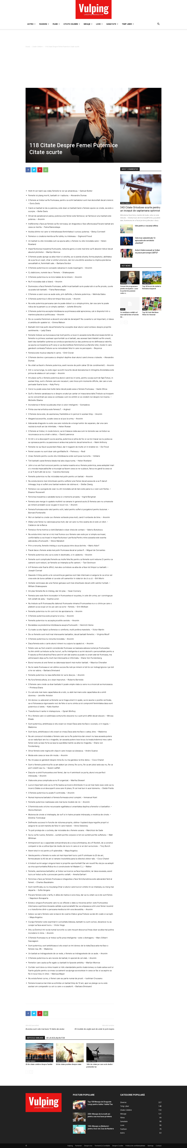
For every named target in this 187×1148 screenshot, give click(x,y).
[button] (158, 24)
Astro (30, 24)
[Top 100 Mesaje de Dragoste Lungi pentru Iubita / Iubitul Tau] (79, 1104)
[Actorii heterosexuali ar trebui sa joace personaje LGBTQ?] (126, 253)
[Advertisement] (93, 38)
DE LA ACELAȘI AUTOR (55, 1038)
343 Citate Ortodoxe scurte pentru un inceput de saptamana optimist (140, 209)
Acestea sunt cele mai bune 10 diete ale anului (45, 1029)
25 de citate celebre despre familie (39, 1064)
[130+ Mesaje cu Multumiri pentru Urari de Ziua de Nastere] (79, 1129)
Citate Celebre (70, 24)
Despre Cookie (117, 1146)
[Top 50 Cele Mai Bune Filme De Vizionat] (152, 303)
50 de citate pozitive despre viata (68, 1064)
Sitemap (150, 1146)
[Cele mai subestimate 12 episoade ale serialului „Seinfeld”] (126, 241)
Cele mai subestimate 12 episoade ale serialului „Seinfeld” (145, 240)
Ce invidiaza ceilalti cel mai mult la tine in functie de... (129, 314)
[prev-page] (27, 1072)
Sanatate (111, 24)
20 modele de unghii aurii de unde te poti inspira (94, 1029)
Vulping (70, 1146)
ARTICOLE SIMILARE (35, 1038)
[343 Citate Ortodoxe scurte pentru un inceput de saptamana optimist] (140, 189)
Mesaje (87, 24)
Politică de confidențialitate (135, 1146)
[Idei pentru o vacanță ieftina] (126, 228)
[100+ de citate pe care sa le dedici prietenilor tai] (100, 1052)
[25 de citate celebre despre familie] (39, 1052)
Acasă (28, 47)
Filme (55, 24)
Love (98, 24)
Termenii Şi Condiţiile (102, 1146)
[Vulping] (94, 9)
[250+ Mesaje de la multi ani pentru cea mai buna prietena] (79, 1117)
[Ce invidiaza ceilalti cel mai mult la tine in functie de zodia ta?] (130, 303)
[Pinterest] (39, 169)
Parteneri (78, 1146)
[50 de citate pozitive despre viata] (70, 1052)
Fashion (43, 24)
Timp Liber (127, 24)
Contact (158, 1146)
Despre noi (88, 1146)
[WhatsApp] (45, 169)
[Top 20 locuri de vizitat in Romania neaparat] (152, 277)
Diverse (123, 283)
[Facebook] (28, 169)
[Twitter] (34, 169)
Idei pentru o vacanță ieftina (146, 226)
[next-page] (31, 1072)
